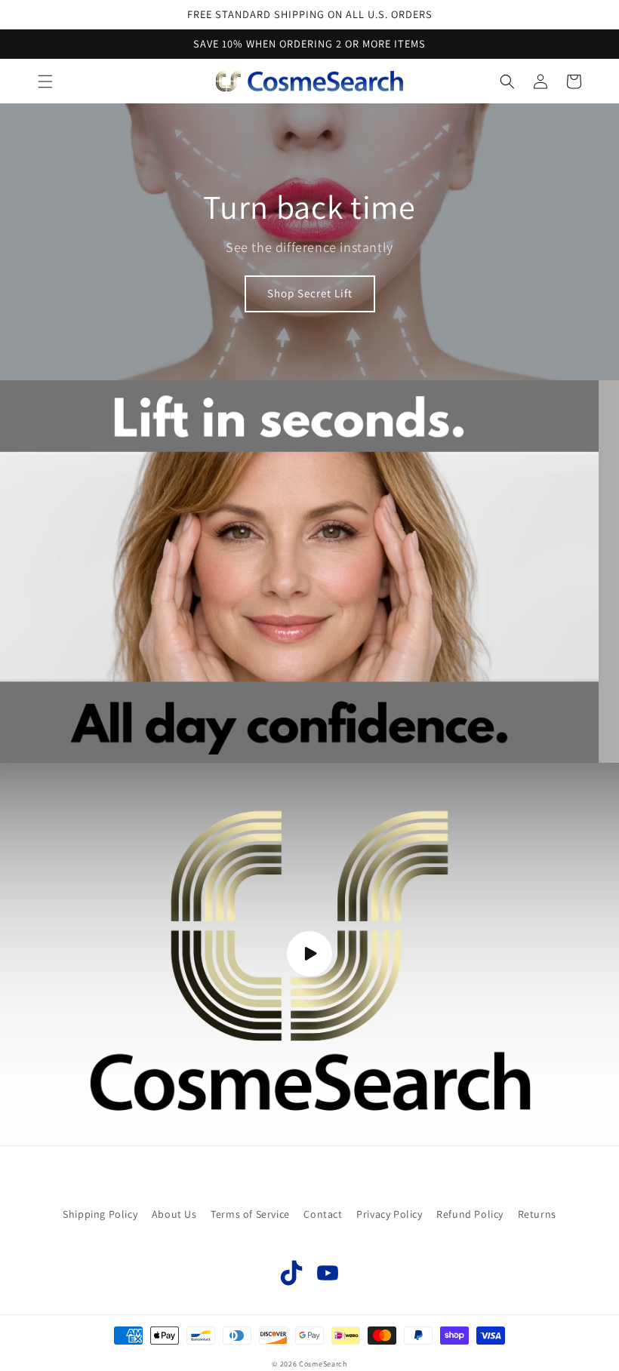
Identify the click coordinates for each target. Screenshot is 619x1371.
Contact (322, 1214)
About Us (174, 1214)
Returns (537, 1214)
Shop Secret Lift (310, 293)
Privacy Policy (389, 1214)
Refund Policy (470, 1214)
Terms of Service (250, 1214)
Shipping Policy (100, 1214)
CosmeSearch (323, 1364)
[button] (45, 81)
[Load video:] (309, 954)
